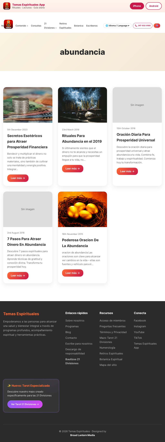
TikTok (138, 337)
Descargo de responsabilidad (75, 351)
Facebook (140, 320)
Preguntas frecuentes (113, 326)
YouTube (139, 332)
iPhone (137, 6)
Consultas (36, 25)
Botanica (78, 25)
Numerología (107, 347)
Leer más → (18, 178)
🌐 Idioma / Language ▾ (117, 25)
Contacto (71, 337)
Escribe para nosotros (78, 343)
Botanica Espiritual (111, 359)
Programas (72, 326)
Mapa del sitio (108, 364)
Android (153, 6)
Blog (68, 332)
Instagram (140, 326)
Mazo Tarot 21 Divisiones (108, 340)
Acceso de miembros (112, 320)
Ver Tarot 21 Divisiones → (25, 404)
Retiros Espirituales (111, 353)
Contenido (20, 25)
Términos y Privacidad (113, 332)
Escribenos (91, 25)
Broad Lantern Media (82, 435)
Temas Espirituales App (145, 345)
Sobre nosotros (74, 320)
